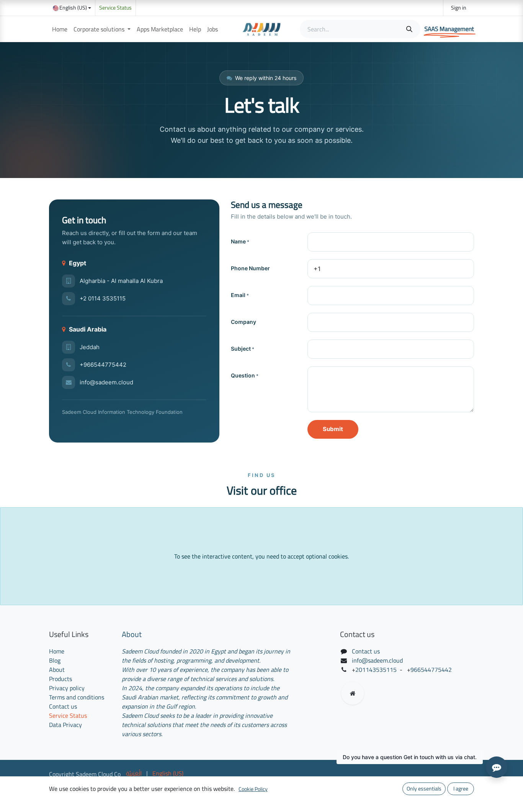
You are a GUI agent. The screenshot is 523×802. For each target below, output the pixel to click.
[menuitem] (59, 29)
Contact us (63, 706)
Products (60, 678)
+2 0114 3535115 (103, 298)
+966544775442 (103, 364)
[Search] (408, 29)
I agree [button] (460, 789)
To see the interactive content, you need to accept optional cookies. (261, 556)
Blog (54, 660)
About (57, 669)
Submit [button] (333, 429)
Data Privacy (65, 724)
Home (56, 651)
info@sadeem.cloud (106, 382)
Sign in (458, 8)
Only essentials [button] (424, 789)
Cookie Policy (253, 789)
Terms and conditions (76, 697)
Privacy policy (67, 688)
